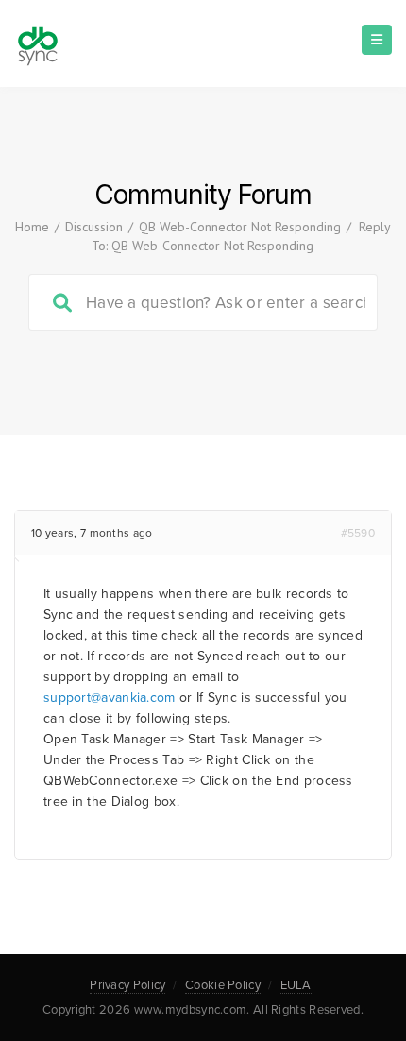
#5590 (358, 532)
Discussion (94, 226)
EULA (296, 985)
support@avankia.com (109, 698)
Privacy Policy (127, 985)
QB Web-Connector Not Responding (240, 226)
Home (32, 226)
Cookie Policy (223, 985)
